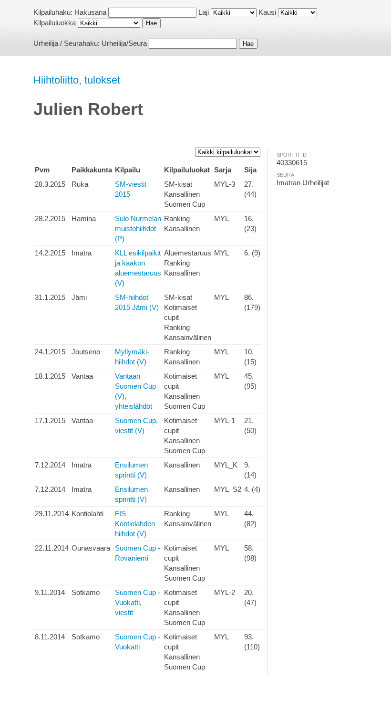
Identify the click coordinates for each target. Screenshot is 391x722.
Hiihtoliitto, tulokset (76, 80)
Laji (203, 12)
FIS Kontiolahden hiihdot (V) (135, 524)
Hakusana (90, 12)
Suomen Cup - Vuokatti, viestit (137, 602)
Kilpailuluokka (54, 23)
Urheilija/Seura (124, 43)
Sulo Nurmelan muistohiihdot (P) (138, 228)
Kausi (267, 12)
